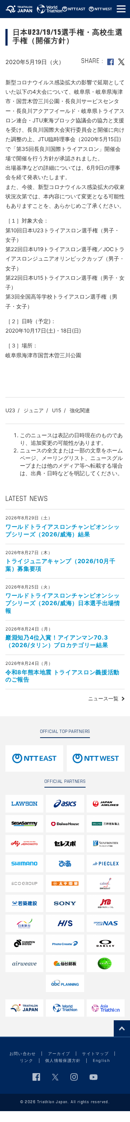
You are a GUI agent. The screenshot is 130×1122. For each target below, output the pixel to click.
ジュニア (33, 410)
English (101, 1060)
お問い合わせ (22, 1053)
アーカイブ (59, 1053)
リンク (26, 1060)
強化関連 (80, 410)
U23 (10, 410)
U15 (56, 410)
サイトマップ (95, 1053)
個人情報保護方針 (63, 1060)
